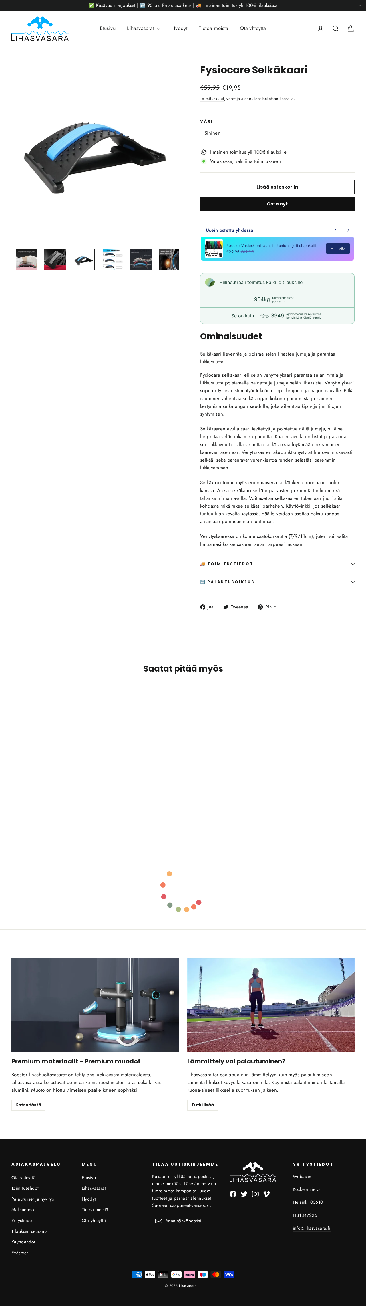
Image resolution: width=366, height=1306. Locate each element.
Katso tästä (28, 1105)
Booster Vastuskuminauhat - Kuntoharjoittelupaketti (271, 245)
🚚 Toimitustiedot (226, 564)
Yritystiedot (22, 1220)
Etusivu (108, 28)
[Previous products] (335, 230)
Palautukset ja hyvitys (32, 1199)
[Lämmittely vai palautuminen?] (271, 1005)
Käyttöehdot (23, 1242)
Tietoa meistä (213, 28)
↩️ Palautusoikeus (227, 582)
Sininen (212, 132)
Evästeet (19, 1252)
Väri (206, 121)
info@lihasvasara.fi (312, 1228)
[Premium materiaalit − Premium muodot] (95, 1005)
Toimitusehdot (25, 1188)
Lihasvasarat (141, 28)
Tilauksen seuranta (29, 1231)
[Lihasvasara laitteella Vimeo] (266, 1193)
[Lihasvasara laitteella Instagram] (255, 1193)
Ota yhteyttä (253, 28)
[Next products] (348, 230)
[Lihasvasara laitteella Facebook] (233, 1193)
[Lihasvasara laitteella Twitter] (244, 1193)
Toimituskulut (212, 98)
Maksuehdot (23, 1209)
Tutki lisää (202, 1105)
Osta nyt (277, 204)
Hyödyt (180, 28)
